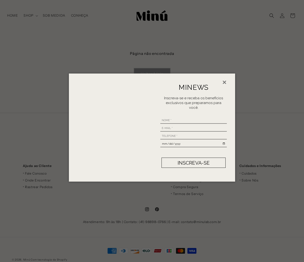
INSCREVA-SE (194, 163)
